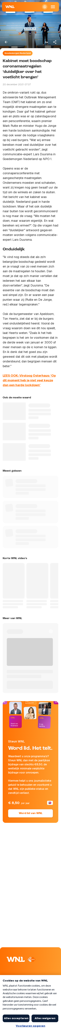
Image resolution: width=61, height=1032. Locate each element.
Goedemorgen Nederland (17, 53)
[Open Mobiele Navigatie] (53, 6)
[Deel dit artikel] (55, 42)
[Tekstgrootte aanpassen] (46, 42)
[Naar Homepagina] (10, 6)
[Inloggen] (44, 6)
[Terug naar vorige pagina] (6, 42)
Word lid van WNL (30, 813)
